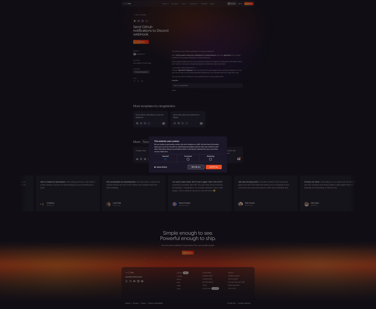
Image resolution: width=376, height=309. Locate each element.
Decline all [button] (196, 167)
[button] (160, 167)
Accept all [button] (214, 167)
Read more (164, 151)
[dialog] (188, 154)
